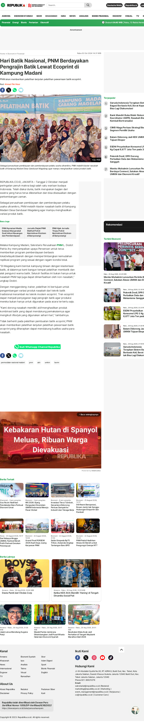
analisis (83, 16)
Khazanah (4, 660)
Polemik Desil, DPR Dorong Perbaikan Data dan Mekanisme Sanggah (127, 159)
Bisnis (24, 22)
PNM (59, 245)
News (2, 664)
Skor (43, 656)
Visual (23, 672)
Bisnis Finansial (100, 16)
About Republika (7, 689)
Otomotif (44, 22)
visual (128, 16)
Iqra (22, 660)
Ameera (3, 656)
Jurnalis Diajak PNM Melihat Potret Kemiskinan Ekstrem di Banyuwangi (36, 232)
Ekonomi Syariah (23, 16)
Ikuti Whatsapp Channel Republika (40, 347)
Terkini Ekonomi (112, 238)
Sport (43, 664)
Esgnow (3, 672)
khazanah (51, 16)
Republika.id (131, 5)
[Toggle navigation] (3, 5)
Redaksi (24, 689)
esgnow (117, 16)
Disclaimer (4, 693)
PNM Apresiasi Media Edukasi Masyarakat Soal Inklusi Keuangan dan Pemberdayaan (12, 232)
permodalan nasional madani (13, 362)
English (44, 672)
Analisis (24, 664)
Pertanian (33, 22)
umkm (47, 362)
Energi (16, 22)
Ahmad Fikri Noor (12, 84)
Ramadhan (25, 676)
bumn (56, 362)
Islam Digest (46, 660)
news (72, 16)
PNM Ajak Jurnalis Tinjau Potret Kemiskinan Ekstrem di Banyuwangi (61, 232)
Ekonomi (11, 54)
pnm (31, 362)
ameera (6, 16)
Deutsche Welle (114, 5)
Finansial (6, 22)
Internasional (5, 668)
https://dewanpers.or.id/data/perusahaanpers (22, 708)
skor (39, 16)
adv (38, 362)
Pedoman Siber (48, 689)
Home (2, 54)
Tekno (23, 668)
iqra (63, 16)
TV (137, 16)
